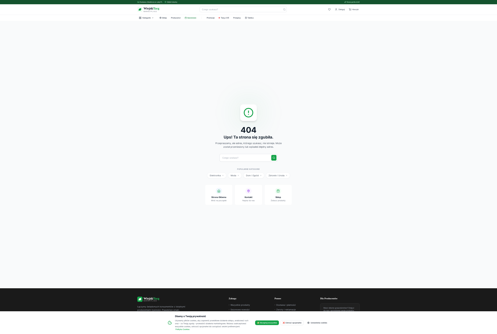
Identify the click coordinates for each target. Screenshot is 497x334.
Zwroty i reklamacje (286, 309)
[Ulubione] (329, 9)
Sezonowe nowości (240, 309)
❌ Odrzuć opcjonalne (292, 323)
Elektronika (215, 175)
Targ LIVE (225, 18)
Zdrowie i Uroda (276, 175)
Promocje (211, 18)
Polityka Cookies (183, 329)
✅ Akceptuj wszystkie (267, 323)
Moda (233, 175)
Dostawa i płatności (286, 305)
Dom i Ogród (252, 175)
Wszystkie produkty (240, 305)
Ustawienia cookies (319, 323)
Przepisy (237, 18)
